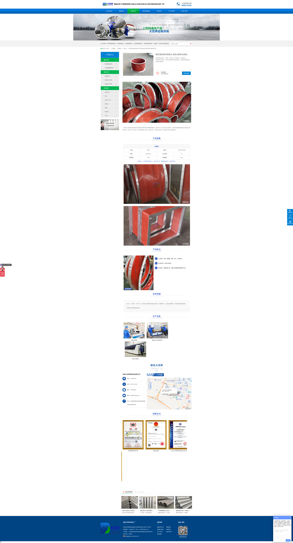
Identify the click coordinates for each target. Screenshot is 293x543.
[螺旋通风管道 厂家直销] (183, 502)
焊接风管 (156, 43)
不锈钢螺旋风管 (128, 43)
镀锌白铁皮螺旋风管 (164, 43)
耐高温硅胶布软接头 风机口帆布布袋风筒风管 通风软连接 (142, 48)
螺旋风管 (121, 11)
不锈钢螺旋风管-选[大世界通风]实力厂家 (169, 510)
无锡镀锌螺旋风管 (148, 43)
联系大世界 (185, 11)
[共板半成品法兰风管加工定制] (129, 502)
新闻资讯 (168, 529)
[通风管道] (182, 534)
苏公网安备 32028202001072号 (132, 536)
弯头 (106, 96)
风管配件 (119, 48)
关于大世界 (172, 11)
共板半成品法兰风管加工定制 (130, 510)
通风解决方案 (160, 529)
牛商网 (130, 534)
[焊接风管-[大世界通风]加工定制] (147, 502)
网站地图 (159, 534)
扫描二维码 (181, 522)
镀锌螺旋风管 (120, 43)
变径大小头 (108, 100)
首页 (108, 48)
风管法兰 (107, 92)
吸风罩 (107, 111)
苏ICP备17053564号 (146, 527)
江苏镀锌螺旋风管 (138, 43)
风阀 (106, 107)
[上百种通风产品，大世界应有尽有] (146, 40)
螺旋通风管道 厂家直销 (182, 510)
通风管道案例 (146, 11)
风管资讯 (159, 11)
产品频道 (113, 48)
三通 (106, 115)
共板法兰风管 (108, 84)
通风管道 (133, 11)
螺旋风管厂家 (160, 527)
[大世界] (109, 528)
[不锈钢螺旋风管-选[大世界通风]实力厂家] (165, 502)
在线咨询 (186, 73)
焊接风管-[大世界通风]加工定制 (148, 510)
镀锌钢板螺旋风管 (111, 43)
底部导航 (159, 522)
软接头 (125, 48)
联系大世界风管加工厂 (129, 522)
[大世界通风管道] (108, 5)
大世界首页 (109, 11)
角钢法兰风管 (108, 80)
